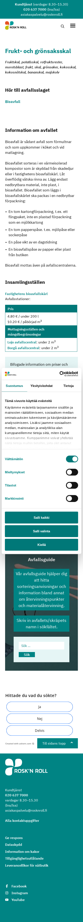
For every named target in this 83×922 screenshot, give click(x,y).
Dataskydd (13, 844)
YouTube (18, 900)
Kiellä (41, 544)
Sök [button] (27, 654)
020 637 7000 (34, 9)
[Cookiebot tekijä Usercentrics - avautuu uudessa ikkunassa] (59, 374)
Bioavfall (12, 101)
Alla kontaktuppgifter (22, 820)
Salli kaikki (41, 517)
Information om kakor (22, 851)
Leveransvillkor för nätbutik (26, 865)
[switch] (72, 472)
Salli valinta (41, 531)
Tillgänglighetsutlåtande (24, 858)
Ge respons (14, 838)
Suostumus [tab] (14, 385)
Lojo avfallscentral (21, 342)
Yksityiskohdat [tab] (41, 385)
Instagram (19, 893)
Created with (18, 743)
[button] (39, 707)
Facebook (19, 886)
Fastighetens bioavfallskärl (26, 294)
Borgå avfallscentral (23, 348)
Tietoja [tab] (68, 385)
